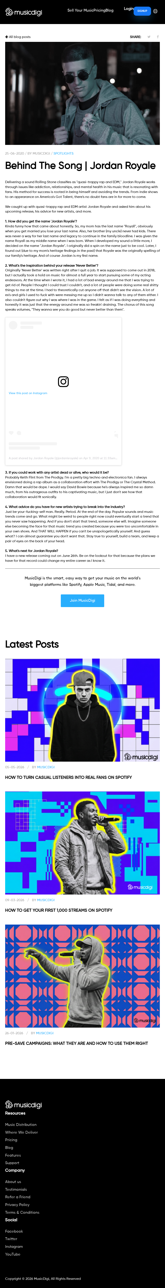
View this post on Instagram (28, 393)
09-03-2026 (14, 900)
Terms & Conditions (22, 1213)
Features (13, 1155)
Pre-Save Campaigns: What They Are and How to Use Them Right (76, 1044)
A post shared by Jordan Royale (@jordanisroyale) (43, 458)
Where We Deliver (21, 1133)
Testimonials (16, 1190)
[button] (155, 11)
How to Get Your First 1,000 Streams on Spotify (58, 910)
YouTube (12, 1254)
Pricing (99, 10)
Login (129, 9)
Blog (109, 10)
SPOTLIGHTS (63, 153)
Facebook (14, 1231)
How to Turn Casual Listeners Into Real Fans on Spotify (68, 778)
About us (13, 1182)
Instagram (14, 1247)
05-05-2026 (14, 767)
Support (12, 1163)
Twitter (11, 1239)
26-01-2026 (14, 1033)
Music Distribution (21, 1125)
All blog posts (19, 37)
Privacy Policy (17, 1205)
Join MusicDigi (82, 601)
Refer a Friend (17, 1197)
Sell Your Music (80, 10)
